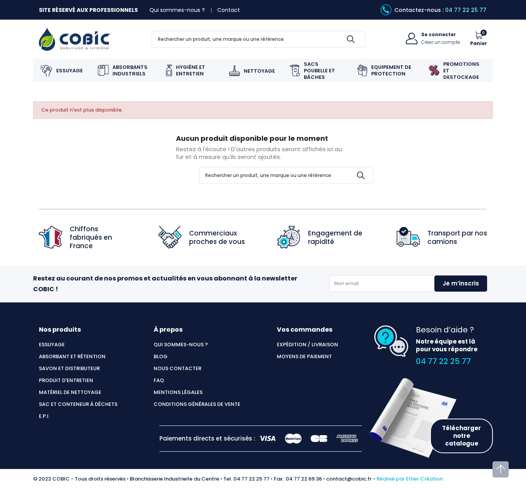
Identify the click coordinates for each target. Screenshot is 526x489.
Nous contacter (177, 368)
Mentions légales (178, 392)
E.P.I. (44, 416)
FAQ (159, 380)
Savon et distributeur (69, 368)
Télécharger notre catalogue (461, 435)
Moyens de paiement (304, 357)
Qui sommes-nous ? (177, 10)
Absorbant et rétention (72, 357)
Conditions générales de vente (197, 404)
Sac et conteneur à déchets (78, 404)
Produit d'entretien (66, 380)
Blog (161, 357)
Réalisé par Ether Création (410, 478)
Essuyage (52, 345)
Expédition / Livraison (307, 345)
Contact (228, 10)
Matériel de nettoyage (70, 392)
